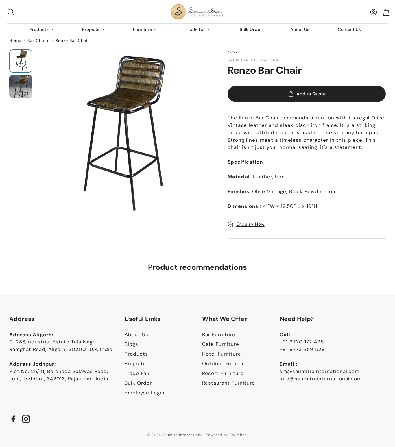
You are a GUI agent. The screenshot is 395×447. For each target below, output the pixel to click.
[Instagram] (26, 419)
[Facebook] (13, 419)
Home (15, 40)
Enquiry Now (250, 224)
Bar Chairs (38, 40)
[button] (43, 12)
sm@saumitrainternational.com (319, 371)
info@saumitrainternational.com (321, 379)
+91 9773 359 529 (302, 349)
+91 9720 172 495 (302, 342)
